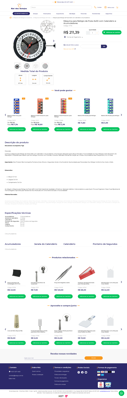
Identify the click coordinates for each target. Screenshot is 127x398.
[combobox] (61, 7)
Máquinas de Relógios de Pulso (42, 17)
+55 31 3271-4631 (15, 371)
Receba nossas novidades (63, 353)
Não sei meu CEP (69, 49)
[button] (5, 114)
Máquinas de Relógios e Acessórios (23, 17)
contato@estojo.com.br (16, 375)
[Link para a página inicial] (10, 18)
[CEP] (71, 45)
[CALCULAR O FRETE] (104, 46)
